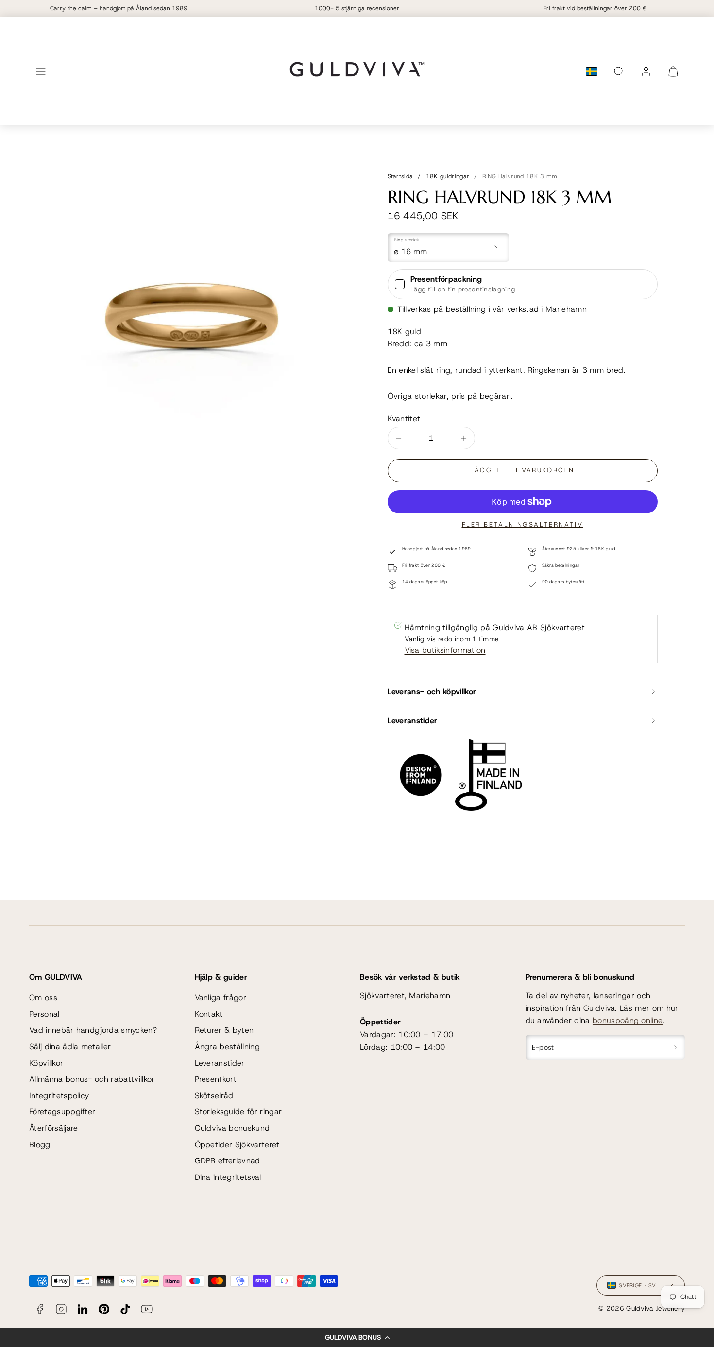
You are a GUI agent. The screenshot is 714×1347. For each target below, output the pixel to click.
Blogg (40, 1145)
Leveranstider (220, 1063)
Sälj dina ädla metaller (70, 1046)
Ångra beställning (227, 1046)
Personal (44, 1014)
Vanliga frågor (220, 997)
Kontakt (209, 1014)
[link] (646, 71)
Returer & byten (224, 1030)
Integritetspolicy (59, 1096)
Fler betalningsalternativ (522, 524)
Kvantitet (404, 418)
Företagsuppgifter (62, 1112)
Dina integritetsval (228, 1177)
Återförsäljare (53, 1128)
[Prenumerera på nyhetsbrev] (675, 1047)
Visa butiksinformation (445, 650)
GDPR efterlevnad (227, 1161)
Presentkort (216, 1079)
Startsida (400, 176)
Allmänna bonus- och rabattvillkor (92, 1079)
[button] (357, 1337)
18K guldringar (447, 176)
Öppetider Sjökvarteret (237, 1145)
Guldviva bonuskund (232, 1128)
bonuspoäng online (628, 1020)
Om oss (43, 997)
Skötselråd (214, 1096)
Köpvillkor (46, 1063)
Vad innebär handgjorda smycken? (93, 1030)
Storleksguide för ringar (238, 1112)
